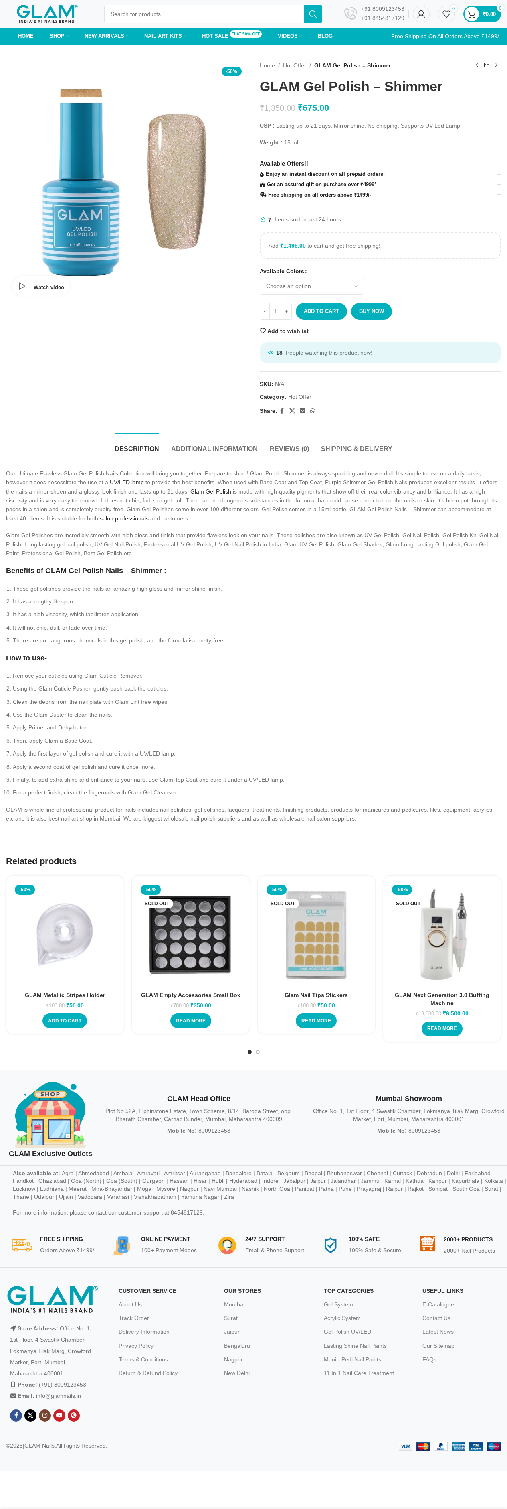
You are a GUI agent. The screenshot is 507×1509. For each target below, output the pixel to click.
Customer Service (147, 1291)
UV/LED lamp (127, 482)
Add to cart (321, 311)
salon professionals (124, 518)
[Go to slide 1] (250, 1052)
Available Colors (282, 271)
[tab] (137, 445)
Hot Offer (294, 65)
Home (267, 65)
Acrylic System (342, 1318)
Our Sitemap (438, 1345)
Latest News (438, 1331)
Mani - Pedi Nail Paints (352, 1359)
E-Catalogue (438, 1304)
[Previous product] (477, 65)
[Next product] (496, 65)
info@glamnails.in (58, 1396)
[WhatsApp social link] (312, 411)
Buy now (371, 311)
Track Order (134, 1318)
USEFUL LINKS (442, 1291)
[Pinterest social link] (74, 1415)
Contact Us (436, 1318)
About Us (130, 1304)
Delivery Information (144, 1331)
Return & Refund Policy (148, 1373)
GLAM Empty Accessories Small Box (190, 995)
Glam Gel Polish (210, 491)
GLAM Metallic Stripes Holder (65, 995)
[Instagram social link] (45, 1415)
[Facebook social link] (282, 411)
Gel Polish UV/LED (347, 1331)
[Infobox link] (374, 14)
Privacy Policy (136, 1345)
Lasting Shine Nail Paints (355, 1345)
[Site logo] (47, 13)
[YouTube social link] (59, 1415)
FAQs (429, 1359)
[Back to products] (486, 65)
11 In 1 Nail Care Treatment (359, 1373)
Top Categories (349, 1291)
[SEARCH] (313, 14)
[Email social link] (302, 411)
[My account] (421, 14)
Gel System (338, 1304)
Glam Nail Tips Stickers (316, 995)
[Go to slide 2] (258, 1052)
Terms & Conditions (143, 1359)
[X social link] (292, 411)
